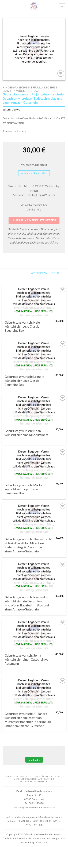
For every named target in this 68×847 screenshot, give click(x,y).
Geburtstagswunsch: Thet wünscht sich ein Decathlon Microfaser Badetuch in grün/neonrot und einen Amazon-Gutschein (28, 545)
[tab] (34, 109)
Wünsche (23, 90)
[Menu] (5, 6)
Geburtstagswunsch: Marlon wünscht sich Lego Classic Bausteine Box (24, 489)
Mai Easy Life (32, 842)
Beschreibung (11, 109)
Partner (49, 779)
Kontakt (56, 776)
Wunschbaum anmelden (34, 781)
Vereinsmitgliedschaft (28, 779)
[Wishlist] (60, 73)
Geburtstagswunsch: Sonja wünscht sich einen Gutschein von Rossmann (27, 659)
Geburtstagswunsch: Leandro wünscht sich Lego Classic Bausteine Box (24, 381)
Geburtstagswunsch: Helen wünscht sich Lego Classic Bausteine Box (23, 326)
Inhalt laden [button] (34, 759)
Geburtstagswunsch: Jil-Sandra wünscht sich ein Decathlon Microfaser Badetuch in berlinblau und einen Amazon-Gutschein (28, 720)
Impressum (11, 776)
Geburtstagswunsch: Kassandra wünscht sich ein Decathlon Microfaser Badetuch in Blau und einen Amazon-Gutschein (27, 603)
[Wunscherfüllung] (62, 6)
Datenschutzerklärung (35, 776)
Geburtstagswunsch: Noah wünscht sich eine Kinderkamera (26, 433)
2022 (37, 90)
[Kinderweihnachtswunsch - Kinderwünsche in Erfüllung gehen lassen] (34, 6)
